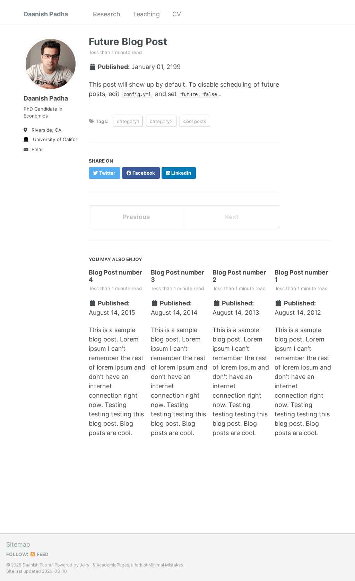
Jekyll (86, 564)
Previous (136, 216)
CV (176, 14)
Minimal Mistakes (165, 564)
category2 (161, 121)
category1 (128, 121)
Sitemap (18, 544)
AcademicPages (112, 564)
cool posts (194, 121)
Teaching (146, 14)
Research (106, 14)
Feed (42, 554)
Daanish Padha (46, 14)
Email (37, 149)
